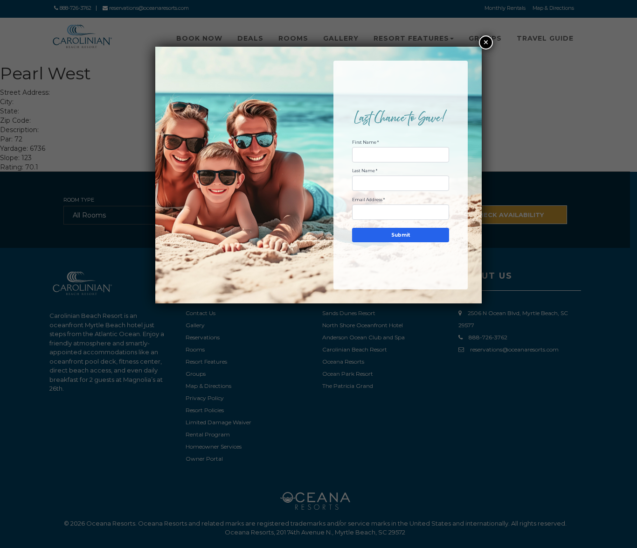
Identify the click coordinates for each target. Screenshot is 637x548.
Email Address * (368, 199)
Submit (400, 235)
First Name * (365, 142)
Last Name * (364, 170)
